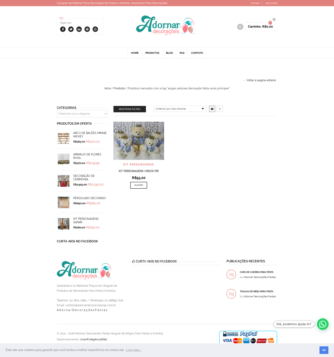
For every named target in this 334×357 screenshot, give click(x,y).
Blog (169, 52)
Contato (197, 52)
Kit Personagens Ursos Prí (139, 171)
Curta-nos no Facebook (77, 241)
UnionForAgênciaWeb (93, 339)
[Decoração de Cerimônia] (63, 181)
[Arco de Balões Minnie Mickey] (63, 138)
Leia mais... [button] (134, 350)
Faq (182, 52)
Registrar (271, 3)
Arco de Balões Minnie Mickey (90, 134)
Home (135, 52)
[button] (323, 324)
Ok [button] (324, 350)
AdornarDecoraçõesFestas (82, 310)
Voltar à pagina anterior (261, 80)
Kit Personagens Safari (86, 220)
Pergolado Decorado (89, 198)
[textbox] (82, 114)
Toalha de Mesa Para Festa (256, 291)
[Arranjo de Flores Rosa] (63, 159)
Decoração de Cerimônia (84, 177)
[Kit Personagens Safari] (63, 224)
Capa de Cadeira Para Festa (257, 272)
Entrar (255, 3)
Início (108, 88)
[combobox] (82, 114)
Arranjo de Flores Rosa (87, 156)
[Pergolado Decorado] (63, 202)
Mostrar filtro (130, 109)
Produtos (152, 52)
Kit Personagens (138, 164)
